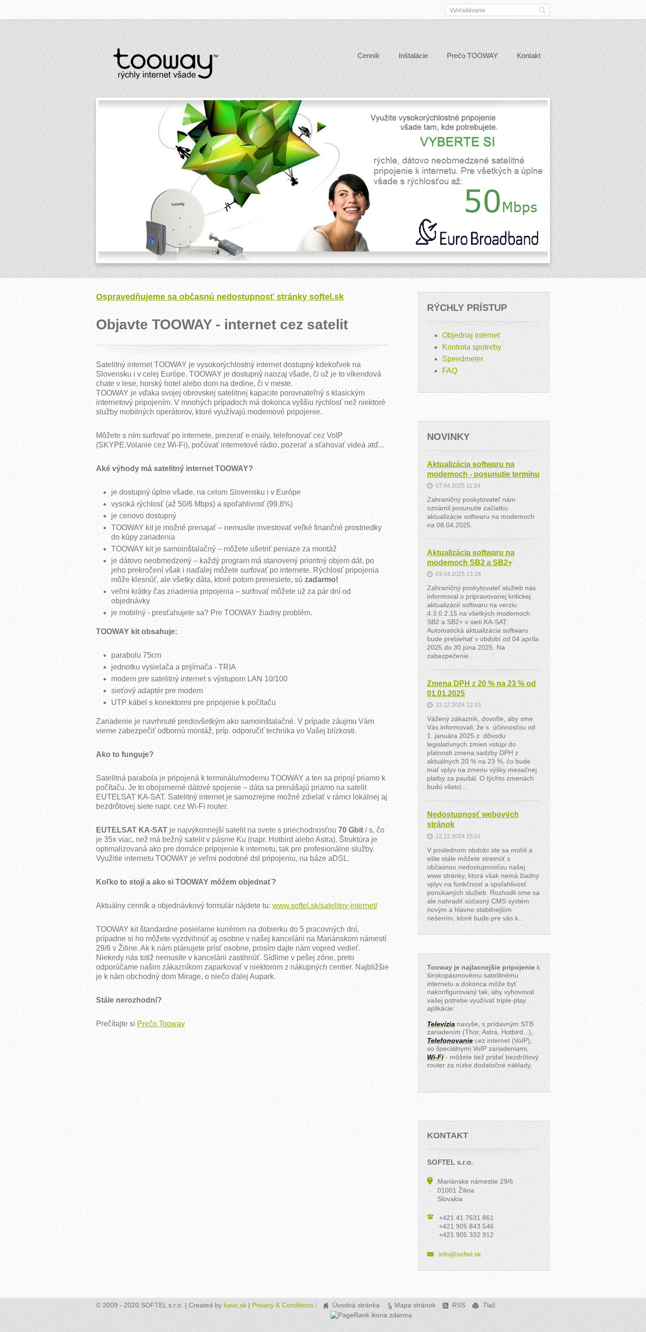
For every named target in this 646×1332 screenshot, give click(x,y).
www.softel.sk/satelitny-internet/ (324, 906)
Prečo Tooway (161, 1024)
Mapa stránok (415, 1305)
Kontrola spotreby (471, 347)
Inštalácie (413, 56)
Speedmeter (462, 359)
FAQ (449, 371)
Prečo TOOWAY (472, 56)
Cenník (369, 56)
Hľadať (542, 10)
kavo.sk (235, 1305)
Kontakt (529, 56)
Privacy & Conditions (283, 1305)
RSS (458, 1305)
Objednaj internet (471, 335)
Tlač (489, 1305)
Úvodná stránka (356, 1305)
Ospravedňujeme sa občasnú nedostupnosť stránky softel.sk (220, 296)
